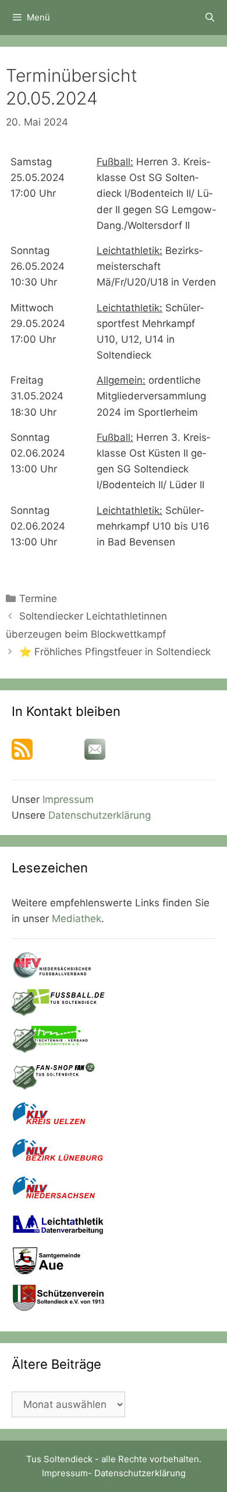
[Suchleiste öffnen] (210, 17)
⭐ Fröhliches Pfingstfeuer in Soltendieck (115, 652)
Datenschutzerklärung (99, 815)
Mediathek (76, 918)
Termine (38, 598)
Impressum (68, 799)
